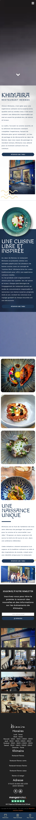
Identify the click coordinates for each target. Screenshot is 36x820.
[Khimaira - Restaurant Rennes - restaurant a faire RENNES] (18, 574)
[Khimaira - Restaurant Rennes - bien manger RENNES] (18, 681)
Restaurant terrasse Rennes (18, 766)
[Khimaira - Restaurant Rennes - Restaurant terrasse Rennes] (18, 447)
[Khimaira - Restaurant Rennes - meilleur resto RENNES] (18, 179)
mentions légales (18, 810)
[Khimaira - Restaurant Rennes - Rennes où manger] (18, 703)
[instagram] (15, 792)
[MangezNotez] (20, 792)
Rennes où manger (18, 776)
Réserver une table (18, 154)
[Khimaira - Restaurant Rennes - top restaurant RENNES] (18, 411)
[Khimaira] (18, 797)
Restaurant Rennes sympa (18, 771)
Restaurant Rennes (18, 756)
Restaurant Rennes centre (18, 761)
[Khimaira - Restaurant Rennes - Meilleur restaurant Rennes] (18, 375)
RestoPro (32, 808)
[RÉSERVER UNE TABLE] (18, 33)
